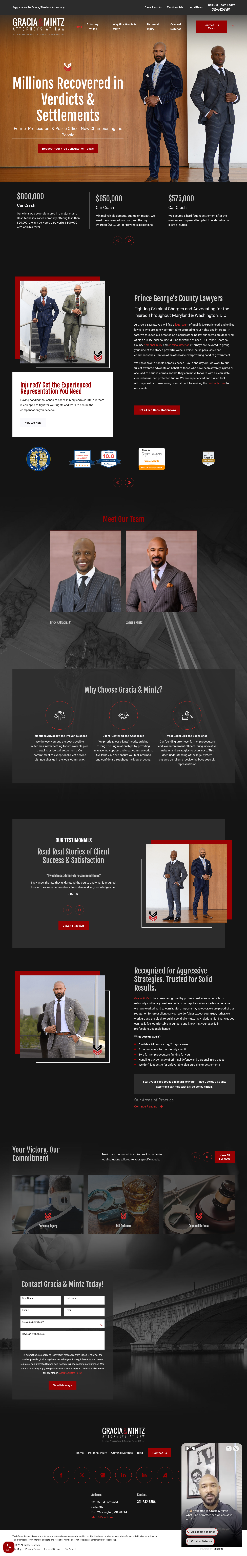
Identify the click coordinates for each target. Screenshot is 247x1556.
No (117, 786)
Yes (129, 786)
